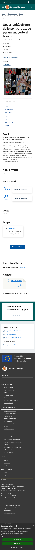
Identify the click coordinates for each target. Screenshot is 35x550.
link (2, 536)
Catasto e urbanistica (9, 424)
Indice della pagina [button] (10, 101)
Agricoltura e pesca (9, 452)
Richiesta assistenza (9, 513)
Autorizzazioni (8, 450)
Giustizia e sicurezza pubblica (12, 439)
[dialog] (17, 536)
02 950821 (22, 267)
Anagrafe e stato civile (10, 411)
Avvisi (5, 465)
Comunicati (7, 463)
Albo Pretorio (7, 523)
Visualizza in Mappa (17, 247)
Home (3, 14)
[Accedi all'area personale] (28, 2)
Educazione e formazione (11, 437)
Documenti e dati (8, 403)
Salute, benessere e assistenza (12, 447)
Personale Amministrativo (11, 400)
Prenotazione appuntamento (12, 505)
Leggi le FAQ (7, 510)
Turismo (6, 426)
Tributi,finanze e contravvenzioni (13, 442)
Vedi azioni (14, 58)
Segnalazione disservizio (10, 508)
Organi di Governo (9, 387)
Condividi (6, 58)
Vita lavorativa (8, 416)
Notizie (6, 460)
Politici (5, 398)
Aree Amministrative (9, 390)
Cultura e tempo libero (10, 413)
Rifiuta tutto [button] (17, 543)
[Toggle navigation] (3, 7)
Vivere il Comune (12, 14)
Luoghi (5, 473)
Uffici (5, 393)
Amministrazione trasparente (12, 521)
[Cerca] (32, 7)
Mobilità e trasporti (9, 429)
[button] (17, 547)
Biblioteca (12, 228)
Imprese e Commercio (10, 419)
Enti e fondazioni (8, 395)
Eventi (21, 14)
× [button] (33, 525)
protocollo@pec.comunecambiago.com (15, 494)
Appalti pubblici (8, 421)
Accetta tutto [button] (17, 540)
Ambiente (6, 445)
